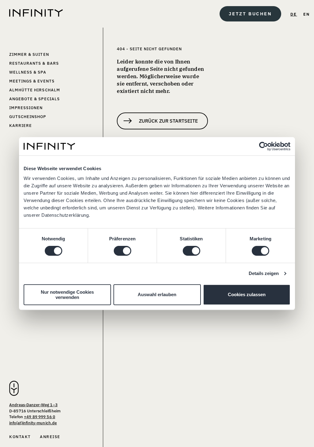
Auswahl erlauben (157, 294)
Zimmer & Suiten (29, 54)
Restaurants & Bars (34, 63)
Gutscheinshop (27, 117)
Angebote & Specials (34, 99)
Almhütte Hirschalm (34, 90)
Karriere (20, 126)
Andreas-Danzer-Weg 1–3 (33, 404)
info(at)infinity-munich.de (33, 423)
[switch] (122, 251)
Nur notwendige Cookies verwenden (67, 294)
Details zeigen (264, 273)
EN (306, 14)
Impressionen (26, 108)
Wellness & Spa (27, 72)
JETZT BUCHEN (250, 14)
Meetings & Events (32, 81)
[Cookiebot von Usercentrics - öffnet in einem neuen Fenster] (263, 146)
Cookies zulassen (247, 294)
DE (293, 14)
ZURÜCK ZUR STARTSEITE (168, 121)
